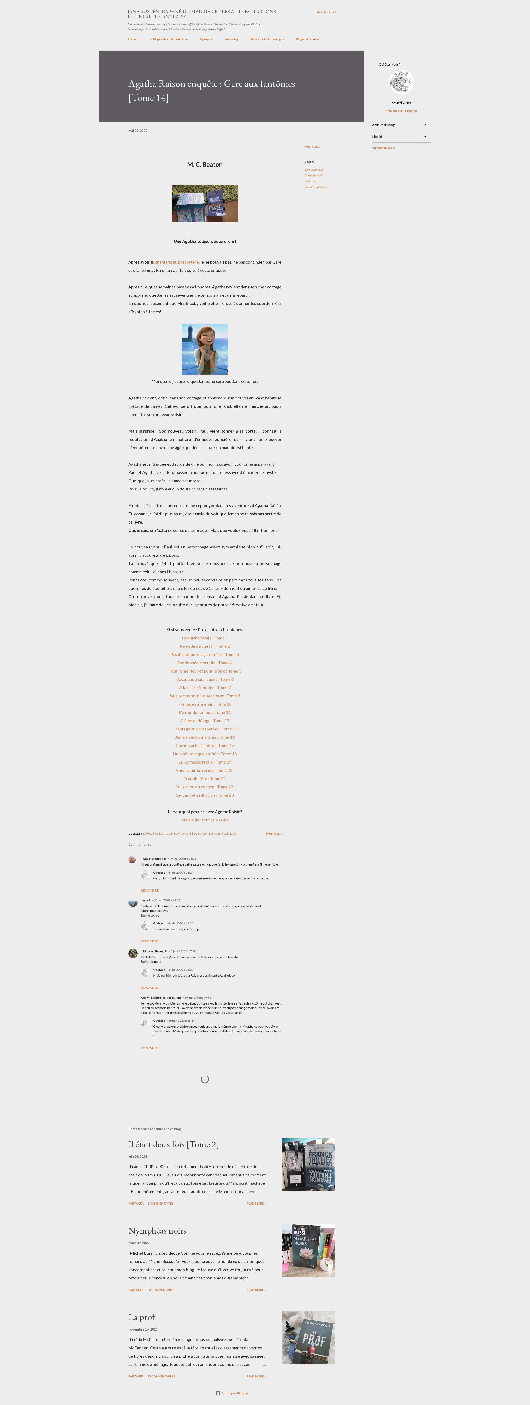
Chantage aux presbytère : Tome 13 (205, 728)
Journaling (231, 39)
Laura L (146, 900)
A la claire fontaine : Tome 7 (205, 687)
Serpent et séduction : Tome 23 (205, 794)
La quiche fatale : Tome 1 (205, 637)
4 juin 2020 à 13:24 (180, 872)
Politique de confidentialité (168, 39)
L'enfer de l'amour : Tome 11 (205, 712)
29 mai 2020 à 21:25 (183, 858)
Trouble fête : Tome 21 (205, 778)
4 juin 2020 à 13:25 (180, 969)
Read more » (256, 1203)
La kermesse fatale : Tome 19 (205, 761)
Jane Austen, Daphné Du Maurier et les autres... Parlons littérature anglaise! (202, 14)
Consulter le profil (401, 111)
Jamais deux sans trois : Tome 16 (205, 737)
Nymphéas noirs (157, 1230)
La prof (141, 1317)
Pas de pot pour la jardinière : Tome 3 (205, 654)
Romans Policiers (315, 187)
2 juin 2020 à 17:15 (183, 951)
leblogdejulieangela (154, 951)
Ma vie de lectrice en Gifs (205, 819)
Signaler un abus (383, 148)
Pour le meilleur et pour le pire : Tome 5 (205, 670)
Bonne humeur (313, 169)
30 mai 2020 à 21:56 (167, 900)
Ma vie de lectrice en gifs (267, 39)
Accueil (132, 39)
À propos (206, 39)
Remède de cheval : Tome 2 (205, 646)
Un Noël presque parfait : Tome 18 (205, 753)
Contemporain (313, 175)
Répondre (150, 890)
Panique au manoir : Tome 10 (205, 703)
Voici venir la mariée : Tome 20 (204, 770)
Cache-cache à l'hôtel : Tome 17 (205, 745)
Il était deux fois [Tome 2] (173, 1144)
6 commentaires (160, 1203)
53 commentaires (161, 1290)
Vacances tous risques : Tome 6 (205, 679)
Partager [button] (312, 146)
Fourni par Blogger (234, 1393)
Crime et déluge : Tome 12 (205, 720)
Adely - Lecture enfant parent (161, 997)
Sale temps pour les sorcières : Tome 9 (205, 695)
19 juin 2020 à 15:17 (181, 1020)
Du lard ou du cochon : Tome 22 (204, 786)
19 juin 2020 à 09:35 (197, 997)
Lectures (309, 181)
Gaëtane (159, 872)
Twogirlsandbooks (153, 858)
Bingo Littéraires (307, 39)
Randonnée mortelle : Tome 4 (205, 662)
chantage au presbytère (177, 261)
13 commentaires (161, 1376)
